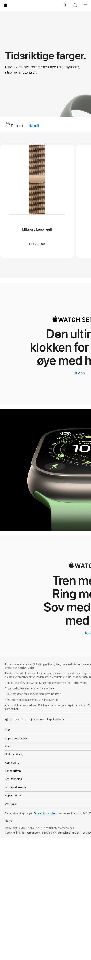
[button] (64, 5)
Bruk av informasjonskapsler (61, 832)
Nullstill (34, 126)
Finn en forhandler (45, 813)
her (16, 709)
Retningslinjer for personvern (22, 832)
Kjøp (80, 373)
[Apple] (6, 719)
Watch (19, 719)
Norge (8, 820)
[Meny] (85, 5)
